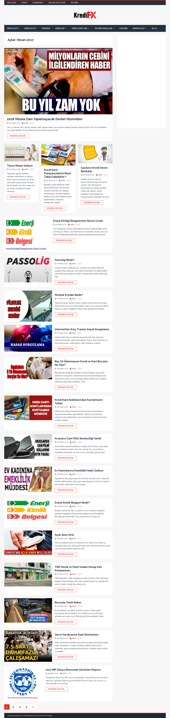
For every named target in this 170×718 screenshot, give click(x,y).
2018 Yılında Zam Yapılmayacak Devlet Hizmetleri (44, 119)
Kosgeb (124, 28)
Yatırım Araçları (103, 28)
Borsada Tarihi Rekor (68, 602)
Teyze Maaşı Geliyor (20, 165)
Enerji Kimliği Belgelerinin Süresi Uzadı (78, 220)
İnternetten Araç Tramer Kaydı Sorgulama (82, 329)
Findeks (46, 28)
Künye (24, 3)
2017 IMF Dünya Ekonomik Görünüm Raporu (73, 669)
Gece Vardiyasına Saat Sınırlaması (76, 634)
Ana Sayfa (11, 3)
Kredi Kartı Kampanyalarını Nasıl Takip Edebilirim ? (57, 173)
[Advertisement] (140, 84)
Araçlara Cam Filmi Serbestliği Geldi (78, 438)
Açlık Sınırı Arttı (64, 534)
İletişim (74, 3)
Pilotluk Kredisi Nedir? (69, 295)
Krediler (60, 28)
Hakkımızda (38, 3)
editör (26, 123)
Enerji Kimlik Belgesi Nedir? (72, 502)
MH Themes (47, 716)
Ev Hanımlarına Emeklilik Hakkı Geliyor (79, 470)
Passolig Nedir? (64, 260)
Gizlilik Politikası (57, 3)
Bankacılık (138, 28)
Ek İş (154, 28)
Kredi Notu (13, 28)
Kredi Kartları (79, 28)
